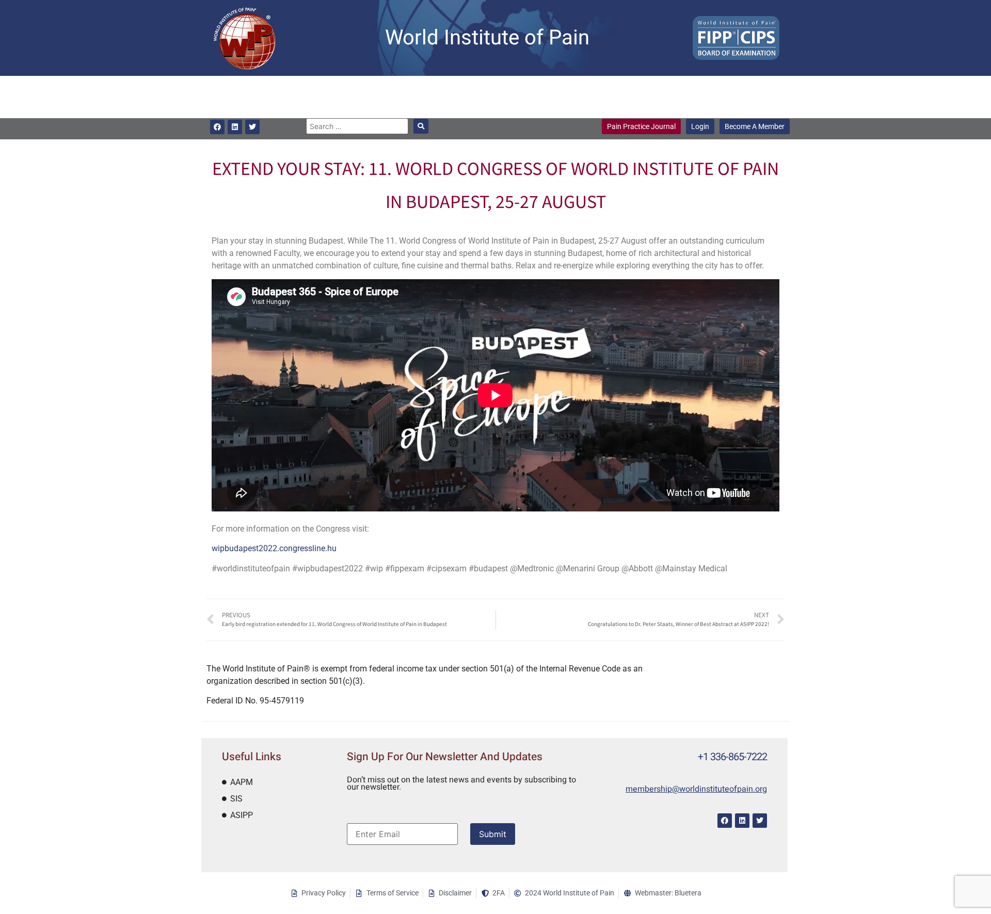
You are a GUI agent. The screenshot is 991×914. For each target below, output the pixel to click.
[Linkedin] (235, 127)
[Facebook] (217, 127)
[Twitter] (252, 127)
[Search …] (357, 126)
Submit (492, 834)
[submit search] (420, 126)
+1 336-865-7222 (732, 756)
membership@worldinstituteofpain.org (696, 789)
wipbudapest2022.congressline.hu (274, 548)
